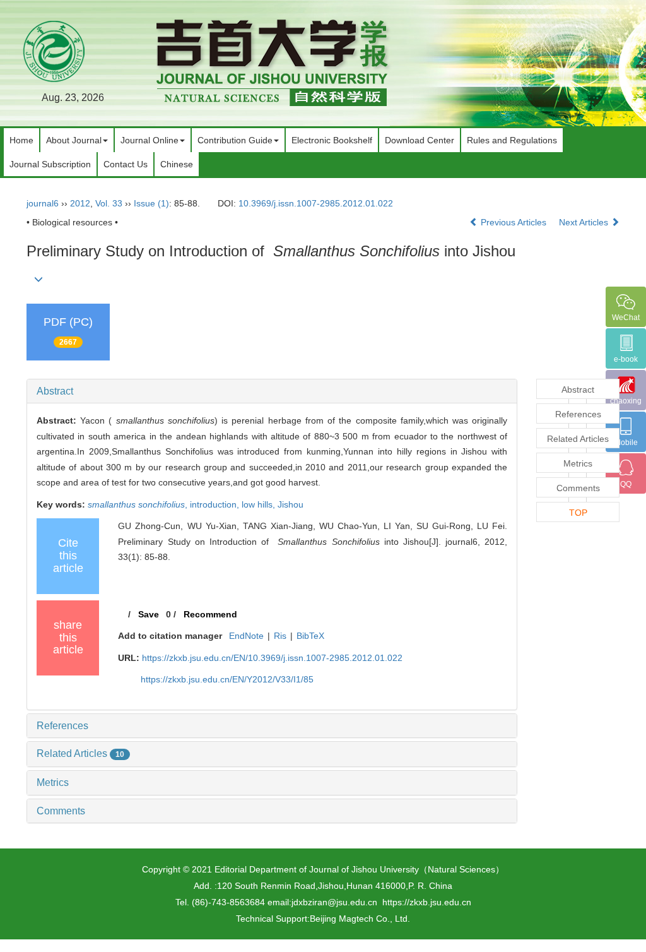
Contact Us (125, 164)
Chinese (176, 164)
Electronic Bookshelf (331, 140)
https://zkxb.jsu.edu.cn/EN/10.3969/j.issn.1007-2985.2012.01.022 (272, 658)
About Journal (74, 140)
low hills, (260, 504)
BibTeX (310, 636)
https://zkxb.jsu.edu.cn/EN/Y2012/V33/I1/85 (227, 679)
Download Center (419, 140)
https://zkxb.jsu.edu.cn (426, 902)
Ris (280, 636)
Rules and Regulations (512, 140)
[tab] (272, 391)
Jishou (290, 504)
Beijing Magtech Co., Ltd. (360, 918)
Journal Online (149, 140)
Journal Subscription (50, 164)
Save (148, 614)
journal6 (42, 203)
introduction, (216, 504)
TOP (578, 513)
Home (21, 140)
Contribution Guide (235, 140)
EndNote (246, 636)
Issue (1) (151, 203)
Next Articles (585, 222)
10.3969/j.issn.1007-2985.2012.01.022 (315, 203)
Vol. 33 (108, 203)
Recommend (210, 614)
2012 (80, 203)
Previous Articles (513, 222)
